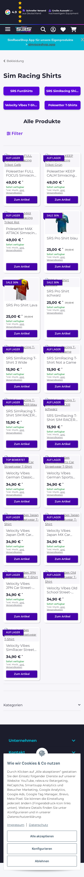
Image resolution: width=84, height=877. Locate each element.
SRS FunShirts (21, 91)
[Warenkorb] (73, 29)
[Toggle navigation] (7, 27)
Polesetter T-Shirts (62, 105)
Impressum (15, 825)
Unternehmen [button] (23, 740)
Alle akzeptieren (42, 836)
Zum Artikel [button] (22, 199)
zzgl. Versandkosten (15, 191)
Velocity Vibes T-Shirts (22, 105)
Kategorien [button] (13, 705)
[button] (43, 29)
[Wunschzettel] (63, 29)
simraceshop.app (41, 44)
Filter (17, 133)
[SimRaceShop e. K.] (24, 29)
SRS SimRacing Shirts (63, 91)
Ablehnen (42, 861)
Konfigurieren (42, 848)
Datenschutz (38, 825)
